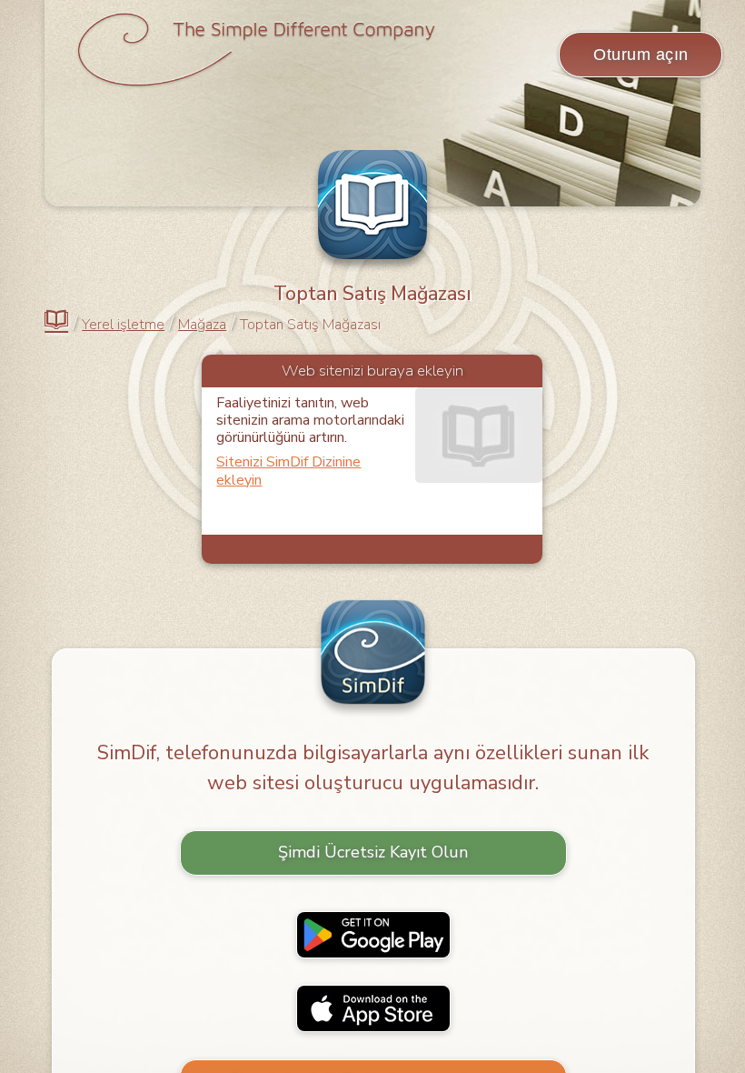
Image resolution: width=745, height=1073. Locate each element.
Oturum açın (641, 54)
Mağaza (202, 325)
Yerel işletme (123, 325)
